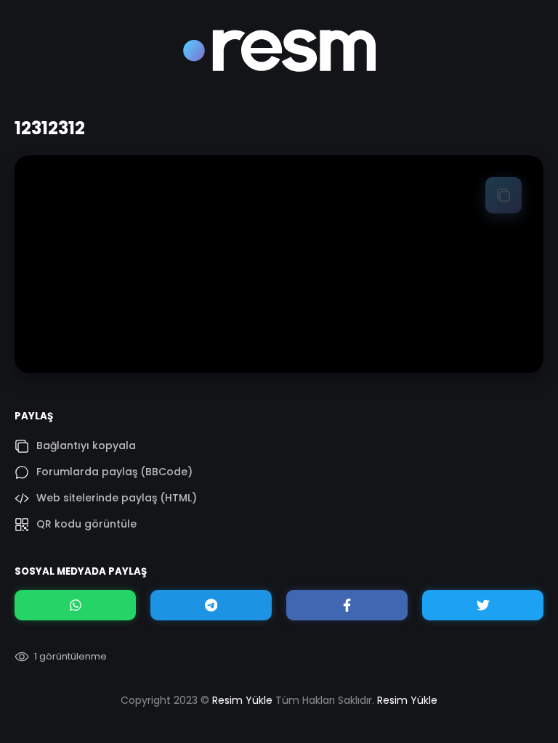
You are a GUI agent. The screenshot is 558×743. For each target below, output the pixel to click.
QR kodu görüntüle (86, 524)
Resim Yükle (242, 700)
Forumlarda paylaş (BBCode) (114, 471)
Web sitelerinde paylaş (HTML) (116, 497)
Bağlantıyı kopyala (86, 445)
